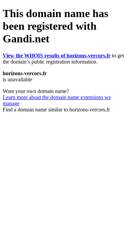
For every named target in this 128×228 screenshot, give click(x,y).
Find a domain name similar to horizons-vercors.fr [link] (56, 109)
